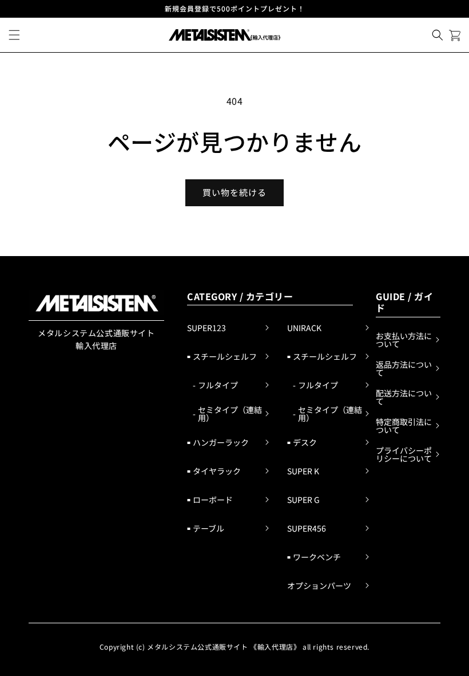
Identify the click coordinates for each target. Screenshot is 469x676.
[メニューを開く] (14, 35)
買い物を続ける (234, 192)
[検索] (437, 35)
